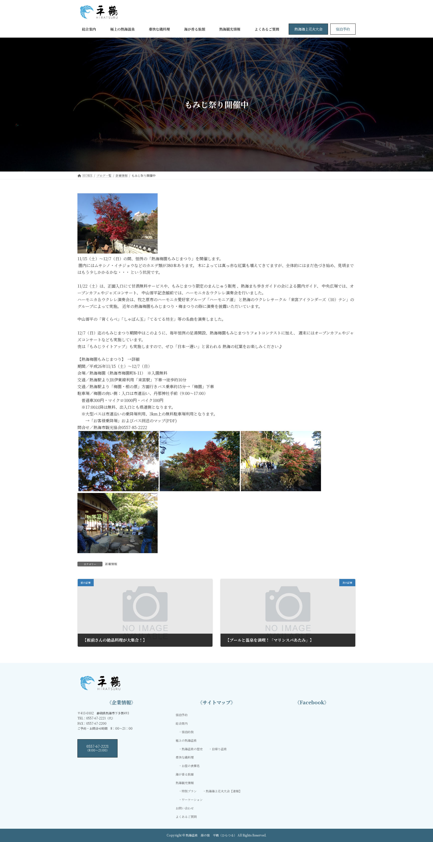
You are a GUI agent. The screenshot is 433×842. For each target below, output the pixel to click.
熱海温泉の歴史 (192, 749)
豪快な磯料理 (185, 757)
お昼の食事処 (191, 766)
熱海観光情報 (185, 783)
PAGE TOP (418, 812)
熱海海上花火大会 (308, 29)
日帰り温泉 (219, 749)
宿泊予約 (343, 29)
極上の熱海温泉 (186, 740)
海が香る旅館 (185, 774)
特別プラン (189, 791)
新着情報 (111, 564)
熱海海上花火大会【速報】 (224, 791)
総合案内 (182, 723)
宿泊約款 (188, 732)
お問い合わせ (185, 808)
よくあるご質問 (186, 816)
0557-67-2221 (97, 748)
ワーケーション (192, 800)
